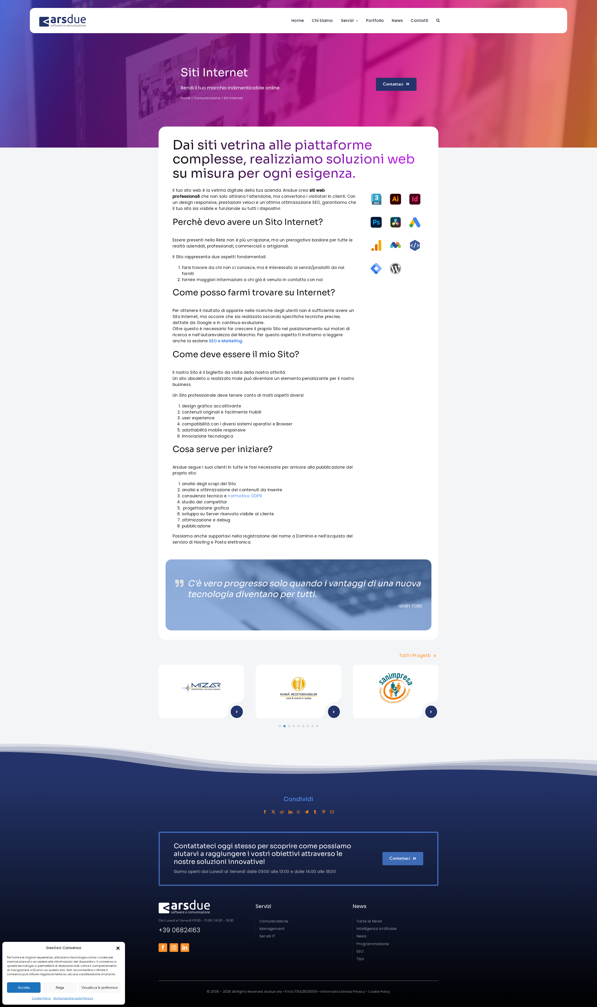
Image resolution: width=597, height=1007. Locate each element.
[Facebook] (265, 812)
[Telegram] (306, 812)
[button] (118, 948)
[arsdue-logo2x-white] (184, 902)
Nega (60, 987)
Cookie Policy (41, 998)
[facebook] (163, 947)
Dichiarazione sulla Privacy (73, 998)
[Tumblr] (315, 812)
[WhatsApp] (298, 812)
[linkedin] (184, 947)
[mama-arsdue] (298, 666)
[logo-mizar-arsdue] (201, 666)
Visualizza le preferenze (99, 987)
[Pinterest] (323, 812)
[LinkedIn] (290, 812)
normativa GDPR (245, 496)
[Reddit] (282, 812)
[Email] (332, 812)
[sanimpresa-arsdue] (395, 666)
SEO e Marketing (225, 341)
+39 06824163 (179, 930)
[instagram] (174, 947)
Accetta (24, 987)
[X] (273, 812)
